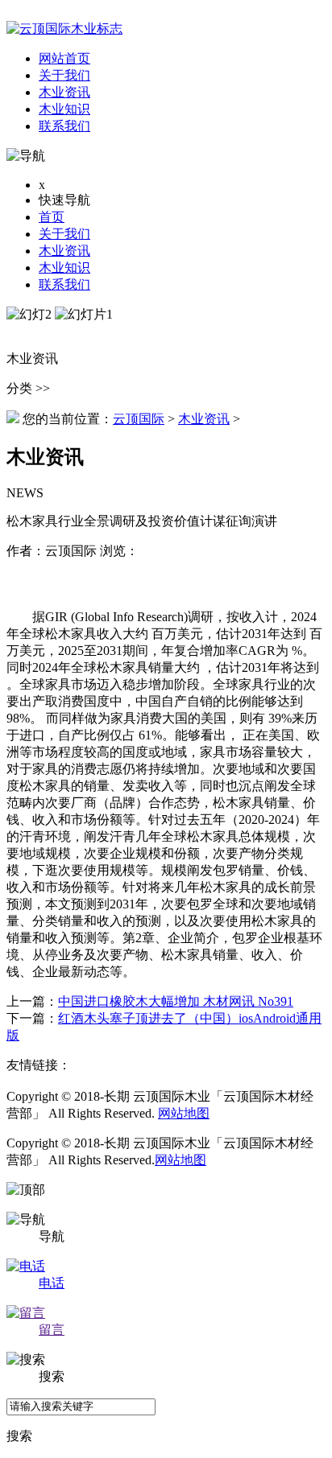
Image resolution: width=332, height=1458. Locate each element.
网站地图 (184, 1113)
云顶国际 (138, 419)
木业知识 (64, 267)
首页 (51, 217)
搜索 (19, 1436)
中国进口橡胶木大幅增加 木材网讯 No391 (175, 1001)
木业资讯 (64, 250)
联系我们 (64, 284)
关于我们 (64, 234)
